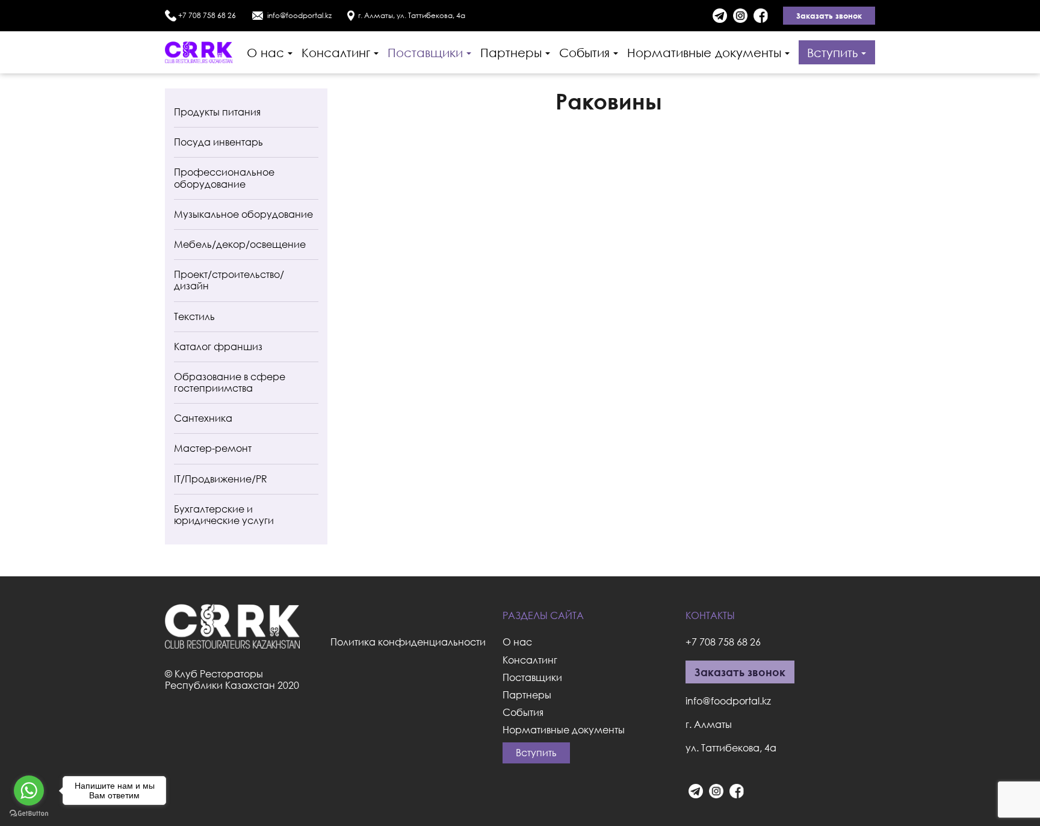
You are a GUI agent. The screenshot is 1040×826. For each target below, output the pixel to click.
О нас (265, 52)
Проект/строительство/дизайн (229, 280)
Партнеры (511, 52)
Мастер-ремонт (213, 448)
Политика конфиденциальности (408, 642)
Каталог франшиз (218, 347)
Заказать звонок (829, 15)
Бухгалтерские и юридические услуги (224, 514)
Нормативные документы (704, 52)
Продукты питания (217, 112)
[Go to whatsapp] (29, 790)
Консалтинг (336, 52)
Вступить (832, 52)
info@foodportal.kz (299, 15)
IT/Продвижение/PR (220, 479)
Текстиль (194, 316)
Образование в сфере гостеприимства (229, 382)
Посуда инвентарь (218, 142)
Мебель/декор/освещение (240, 244)
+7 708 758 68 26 (207, 15)
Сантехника (203, 418)
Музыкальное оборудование (243, 214)
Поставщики (425, 52)
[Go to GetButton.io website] (29, 814)
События (584, 52)
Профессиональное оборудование (224, 178)
